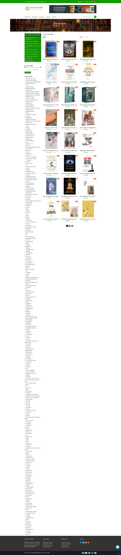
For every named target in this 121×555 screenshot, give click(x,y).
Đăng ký (88, 1)
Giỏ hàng (94, 1)
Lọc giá (27, 72)
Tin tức (48, 17)
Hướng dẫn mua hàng (47, 542)
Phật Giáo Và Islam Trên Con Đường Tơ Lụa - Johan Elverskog (76, 82)
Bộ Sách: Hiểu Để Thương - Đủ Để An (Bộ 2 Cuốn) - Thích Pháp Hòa (77, 219)
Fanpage (84, 545)
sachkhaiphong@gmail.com (40, 1)
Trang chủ (27, 17)
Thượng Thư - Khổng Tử (51, 82)
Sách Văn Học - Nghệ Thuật (32, 51)
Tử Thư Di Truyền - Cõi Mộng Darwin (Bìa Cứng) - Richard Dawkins (58, 173)
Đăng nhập (81, 1)
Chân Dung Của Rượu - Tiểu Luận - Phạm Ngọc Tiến (91, 219)
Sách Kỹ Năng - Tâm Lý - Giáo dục (32, 46)
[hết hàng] (87, 49)
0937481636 (28, 1)
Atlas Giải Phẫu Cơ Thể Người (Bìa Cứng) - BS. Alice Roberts (94, 127)
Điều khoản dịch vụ (47, 546)
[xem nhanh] (52, 49)
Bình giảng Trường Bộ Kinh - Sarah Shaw (71, 196)
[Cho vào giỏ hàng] (50, 49)
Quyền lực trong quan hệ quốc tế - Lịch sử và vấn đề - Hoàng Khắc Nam (78, 59)
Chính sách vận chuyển (66, 543)
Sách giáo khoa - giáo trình (31, 56)
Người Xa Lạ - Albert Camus (51, 127)
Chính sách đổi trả (65, 545)
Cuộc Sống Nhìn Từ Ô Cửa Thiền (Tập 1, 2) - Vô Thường (92, 196)
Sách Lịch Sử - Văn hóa (31, 49)
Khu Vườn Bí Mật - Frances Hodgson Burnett (53, 196)
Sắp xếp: (81, 37)
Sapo (48, 552)
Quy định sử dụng (65, 546)
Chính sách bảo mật (65, 542)
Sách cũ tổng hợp (29, 60)
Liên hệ (54, 17)
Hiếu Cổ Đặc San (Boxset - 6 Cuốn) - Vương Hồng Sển (55, 104)
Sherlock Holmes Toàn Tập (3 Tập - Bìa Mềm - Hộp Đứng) (93, 104)
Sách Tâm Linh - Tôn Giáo (31, 43)
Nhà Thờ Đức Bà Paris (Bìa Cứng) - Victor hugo (72, 150)
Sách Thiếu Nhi (29, 58)
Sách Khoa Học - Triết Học (31, 41)
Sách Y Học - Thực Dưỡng (31, 54)
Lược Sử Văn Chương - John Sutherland (52, 219)
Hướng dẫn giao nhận (47, 545)
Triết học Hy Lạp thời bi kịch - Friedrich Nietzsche (91, 59)
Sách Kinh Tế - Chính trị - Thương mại (31, 38)
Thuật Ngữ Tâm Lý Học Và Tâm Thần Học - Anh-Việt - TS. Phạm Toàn (95, 82)
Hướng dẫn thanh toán (47, 543)
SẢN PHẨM (41, 17)
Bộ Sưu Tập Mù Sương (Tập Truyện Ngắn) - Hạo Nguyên (74, 104)
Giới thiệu (34, 17)
